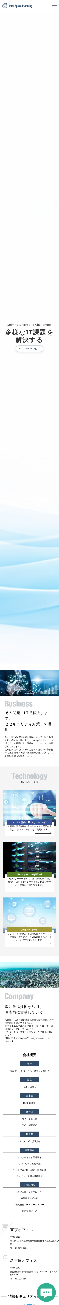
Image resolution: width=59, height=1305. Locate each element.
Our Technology (27, 348)
